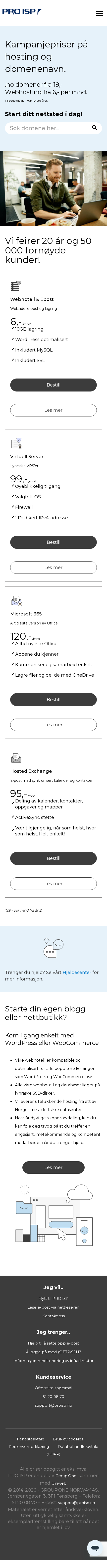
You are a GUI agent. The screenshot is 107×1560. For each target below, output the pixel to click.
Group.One (66, 1475)
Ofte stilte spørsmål (53, 1387)
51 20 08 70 (53, 1396)
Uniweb (59, 1483)
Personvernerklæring (29, 1446)
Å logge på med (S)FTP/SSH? (53, 1352)
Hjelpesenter (77, 972)
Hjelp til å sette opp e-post (53, 1343)
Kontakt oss (53, 1316)
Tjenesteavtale (30, 1439)
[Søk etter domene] (93, 128)
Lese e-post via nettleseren (53, 1307)
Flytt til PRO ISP (54, 1298)
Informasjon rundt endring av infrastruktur (53, 1360)
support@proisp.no (53, 1405)
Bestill (53, 385)
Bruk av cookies (68, 1439)
